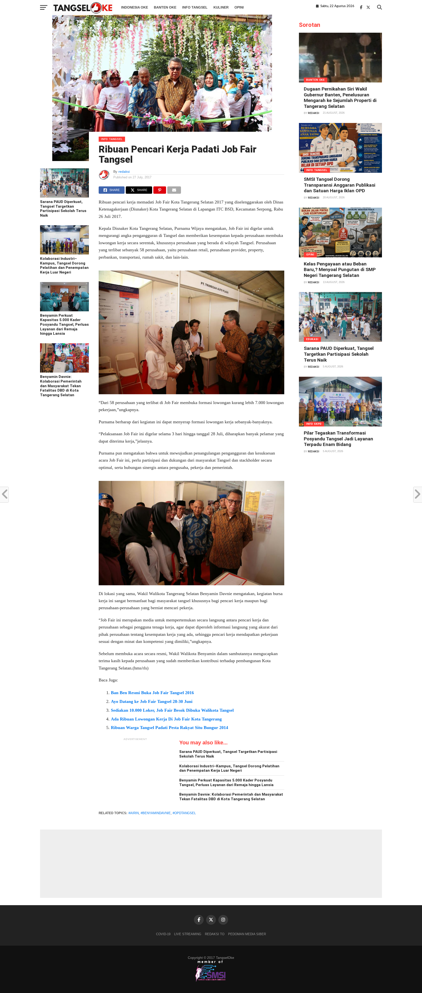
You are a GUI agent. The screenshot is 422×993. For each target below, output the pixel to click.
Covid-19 (163, 934)
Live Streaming (187, 934)
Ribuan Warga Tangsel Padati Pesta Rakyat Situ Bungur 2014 (169, 727)
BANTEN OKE (165, 7)
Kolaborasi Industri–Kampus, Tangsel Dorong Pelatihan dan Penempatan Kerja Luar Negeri (64, 265)
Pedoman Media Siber (247, 934)
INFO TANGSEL (195, 7)
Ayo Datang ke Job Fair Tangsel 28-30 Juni (151, 701)
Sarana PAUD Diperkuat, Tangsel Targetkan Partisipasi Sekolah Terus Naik (63, 209)
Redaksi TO (214, 934)
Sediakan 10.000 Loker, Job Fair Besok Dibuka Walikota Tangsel (172, 710)
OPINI (239, 7)
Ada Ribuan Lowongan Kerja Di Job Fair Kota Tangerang (166, 719)
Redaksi (313, 113)
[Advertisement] (135, 773)
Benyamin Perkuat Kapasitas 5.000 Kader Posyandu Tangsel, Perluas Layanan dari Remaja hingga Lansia (64, 324)
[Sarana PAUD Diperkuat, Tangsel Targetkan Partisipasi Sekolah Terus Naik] (64, 196)
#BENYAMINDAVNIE (156, 813)
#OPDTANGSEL (184, 813)
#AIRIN (133, 813)
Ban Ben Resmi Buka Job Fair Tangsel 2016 (152, 692)
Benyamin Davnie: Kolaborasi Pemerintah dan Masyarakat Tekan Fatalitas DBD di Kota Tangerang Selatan (61, 386)
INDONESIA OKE (134, 7)
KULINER (221, 7)
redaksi (124, 171)
